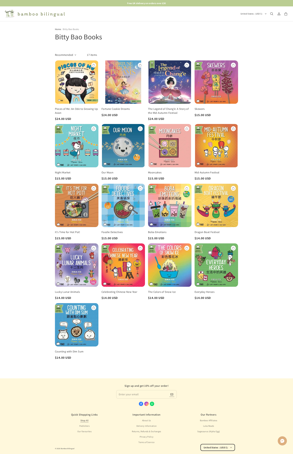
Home (58, 29)
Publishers (84, 425)
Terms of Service (146, 442)
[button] (272, 14)
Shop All (84, 420)
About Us (146, 420)
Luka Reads (208, 425)
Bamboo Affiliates (208, 420)
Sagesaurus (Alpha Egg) (208, 431)
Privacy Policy (147, 436)
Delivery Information (146, 425)
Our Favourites (84, 431)
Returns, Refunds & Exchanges (146, 431)
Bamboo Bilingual (67, 448)
